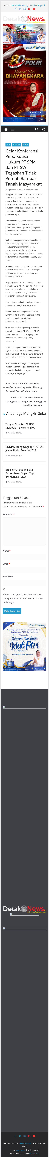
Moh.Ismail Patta (32, 190)
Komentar (9, 514)
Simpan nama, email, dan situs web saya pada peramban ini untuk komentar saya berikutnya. (23, 598)
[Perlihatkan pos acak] (43, 129)
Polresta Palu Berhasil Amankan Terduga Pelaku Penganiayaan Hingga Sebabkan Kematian (24, 401)
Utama (25, 145)
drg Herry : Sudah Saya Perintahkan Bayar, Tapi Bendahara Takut (19, 473)
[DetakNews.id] (6, 129)
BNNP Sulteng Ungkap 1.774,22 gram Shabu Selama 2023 (24, 448)
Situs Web (8, 576)
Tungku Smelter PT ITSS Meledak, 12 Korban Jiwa (20, 425)
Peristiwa (16, 145)
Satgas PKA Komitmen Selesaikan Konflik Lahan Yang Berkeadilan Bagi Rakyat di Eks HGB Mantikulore (24, 387)
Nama (7, 550)
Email (6, 563)
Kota (8, 145)
